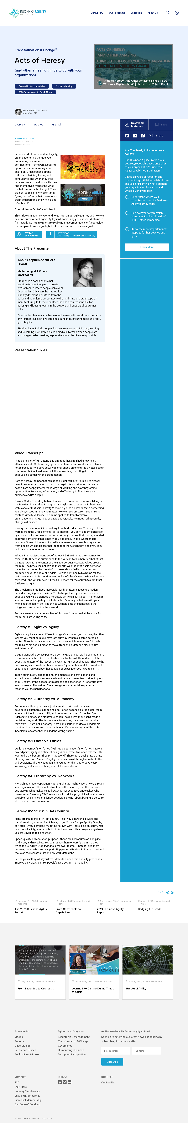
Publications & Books (27, 1054)
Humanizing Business (71, 1050)
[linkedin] (135, 135)
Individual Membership (28, 1100)
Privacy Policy (46, 1118)
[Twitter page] (64, 1082)
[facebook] (142, 135)
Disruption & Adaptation (72, 1054)
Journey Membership (27, 1091)
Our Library (97, 13)
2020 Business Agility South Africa (35, 92)
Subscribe (112, 1062)
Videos (19, 1036)
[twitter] (127, 135)
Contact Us (107, 1082)
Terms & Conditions (31, 1118)
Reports (19, 1041)
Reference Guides (25, 1050)
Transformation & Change (73, 1041)
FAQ (17, 1082)
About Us (153, 13)
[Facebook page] (59, 1082)
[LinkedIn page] (69, 1082)
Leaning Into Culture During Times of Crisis (93, 990)
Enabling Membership (27, 1095)
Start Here (21, 1086)
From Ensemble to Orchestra (36, 988)
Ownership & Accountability (32, 86)
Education (136, 13)
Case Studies (23, 1045)
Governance (65, 1045)
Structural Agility (64, 86)
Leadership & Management (74, 1036)
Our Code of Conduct (27, 1104)
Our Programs (117, 13)
